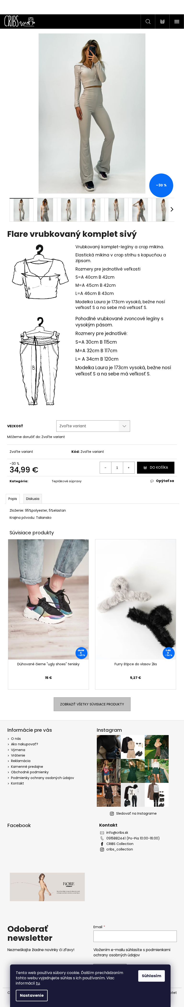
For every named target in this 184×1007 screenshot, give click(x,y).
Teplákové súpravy (66, 481)
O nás (16, 738)
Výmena (18, 749)
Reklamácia (20, 760)
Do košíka (159, 467)
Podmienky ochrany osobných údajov (42, 777)
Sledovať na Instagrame (136, 813)
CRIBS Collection (119, 844)
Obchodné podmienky (30, 772)
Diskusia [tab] (32, 498)
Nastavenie (32, 995)
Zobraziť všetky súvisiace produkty (92, 704)
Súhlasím (151, 976)
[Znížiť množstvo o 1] (105, 467)
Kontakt (17, 783)
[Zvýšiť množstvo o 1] (128, 467)
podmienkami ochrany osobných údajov (131, 952)
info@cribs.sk (117, 832)
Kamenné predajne (27, 766)
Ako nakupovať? (24, 744)
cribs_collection (119, 849)
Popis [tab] (12, 498)
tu (38, 983)
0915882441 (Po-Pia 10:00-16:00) (133, 838)
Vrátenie (18, 755)
